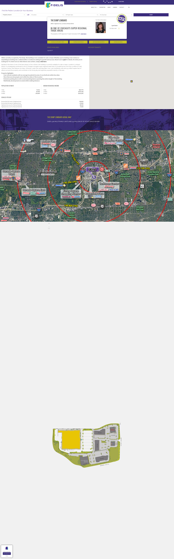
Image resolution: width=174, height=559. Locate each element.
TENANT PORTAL (93, 1)
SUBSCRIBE (121, 1)
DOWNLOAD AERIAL (118, 41)
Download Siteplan (78, 41)
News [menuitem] (109, 7)
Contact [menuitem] (121, 7)
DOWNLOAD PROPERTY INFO (57, 41)
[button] (132, 81)
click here (83, 34)
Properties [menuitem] (102, 7)
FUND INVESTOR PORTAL (80, 1)
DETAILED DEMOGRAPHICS (98, 41)
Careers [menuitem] (115, 7)
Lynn (64, 59)
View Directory (6, 553)
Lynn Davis (115, 25)
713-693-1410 (113, 28)
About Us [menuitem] (93, 7)
